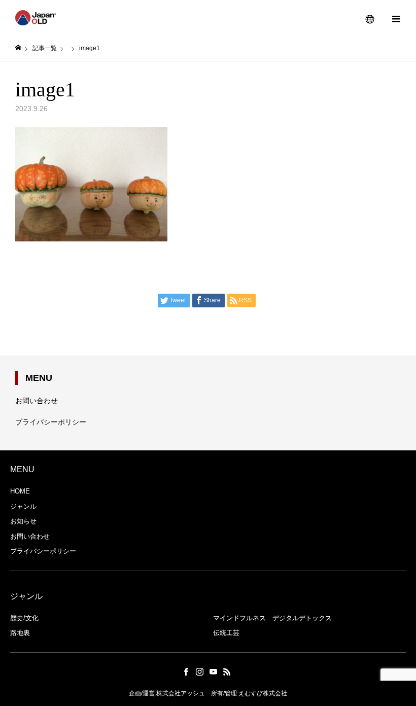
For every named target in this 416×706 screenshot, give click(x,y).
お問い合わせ (36, 401)
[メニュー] (395, 18)
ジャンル (23, 506)
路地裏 (20, 633)
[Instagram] (199, 671)
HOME (20, 491)
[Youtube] (213, 671)
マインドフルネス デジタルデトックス (272, 618)
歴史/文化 (24, 618)
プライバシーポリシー (50, 422)
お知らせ (23, 521)
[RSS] (227, 671)
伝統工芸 (226, 633)
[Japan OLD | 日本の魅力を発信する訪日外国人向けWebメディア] (35, 17)
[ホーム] (18, 48)
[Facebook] (186, 671)
